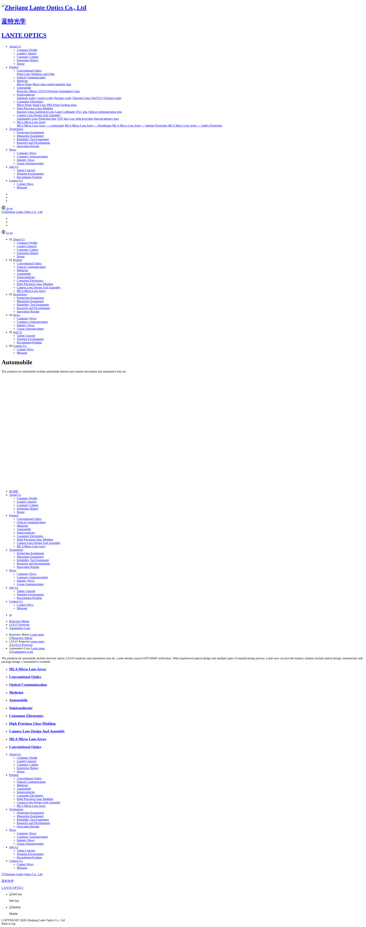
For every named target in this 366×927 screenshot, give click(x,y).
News (12, 149)
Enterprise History (28, 60)
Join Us (13, 166)
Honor (21, 63)
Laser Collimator (65, 111)
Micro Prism (24, 84)
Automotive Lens (69, 91)
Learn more (37, 634)
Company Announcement (32, 156)
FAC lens (81, 111)
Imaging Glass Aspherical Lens (35, 111)
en (11, 208)
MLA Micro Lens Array (31, 122)
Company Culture (27, 56)
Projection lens (47, 118)
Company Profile (27, 50)
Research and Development (33, 142)
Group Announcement (30, 163)
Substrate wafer (26, 98)
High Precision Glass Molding (35, 108)
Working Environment (30, 173)
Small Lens (39, 105)
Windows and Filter (43, 74)
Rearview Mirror (27, 91)
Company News (26, 153)
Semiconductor (26, 94)
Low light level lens (81, 118)
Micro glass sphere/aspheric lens (51, 84)
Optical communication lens (105, 111)
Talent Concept (26, 170)
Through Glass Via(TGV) (88, 98)
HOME (13, 491)
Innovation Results (28, 146)
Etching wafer (112, 98)
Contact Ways (25, 184)
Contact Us (16, 180)
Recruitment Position (29, 177)
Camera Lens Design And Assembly (39, 115)
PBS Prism (53, 105)
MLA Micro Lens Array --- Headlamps (88, 125)
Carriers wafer (44, 98)
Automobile (24, 87)
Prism (20, 74)
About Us (15, 46)
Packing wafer (62, 98)
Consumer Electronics (30, 101)
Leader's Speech (26, 53)
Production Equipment (30, 132)
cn (7, 208)
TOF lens (62, 118)
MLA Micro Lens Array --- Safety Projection (195, 125)
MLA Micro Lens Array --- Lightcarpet (40, 125)
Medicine (22, 80)
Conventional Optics (29, 70)
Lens (27, 74)
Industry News (26, 160)
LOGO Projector (48, 91)
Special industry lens (106, 118)
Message (22, 187)
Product (13, 67)
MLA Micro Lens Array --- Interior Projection (139, 125)
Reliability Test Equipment (33, 139)
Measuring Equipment (30, 135)
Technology (16, 129)
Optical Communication (31, 77)
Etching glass (69, 105)
